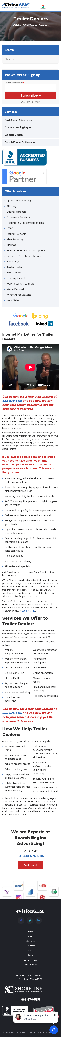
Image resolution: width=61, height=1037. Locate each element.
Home (30, 931)
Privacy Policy (30, 964)
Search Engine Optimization (20, 142)
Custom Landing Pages (18, 127)
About (30, 936)
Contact (30, 950)
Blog (30, 955)
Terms (29, 102)
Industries (30, 945)
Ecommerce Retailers (18, 217)
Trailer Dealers (15, 267)
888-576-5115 (12, 401)
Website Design (14, 134)
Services (30, 941)
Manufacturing (15, 239)
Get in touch (30, 865)
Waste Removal (15, 289)
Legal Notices (30, 960)
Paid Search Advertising (18, 119)
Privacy (37, 102)
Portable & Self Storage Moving (24, 256)
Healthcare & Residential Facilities (25, 222)
